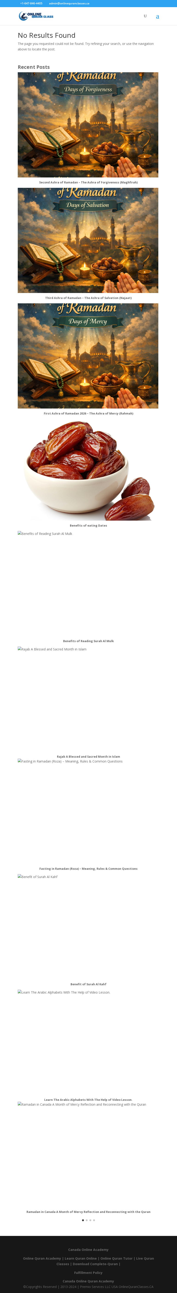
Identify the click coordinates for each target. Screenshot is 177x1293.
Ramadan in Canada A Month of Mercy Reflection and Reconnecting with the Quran (88, 1212)
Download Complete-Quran (95, 1264)
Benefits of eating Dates (88, 525)
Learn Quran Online (81, 1258)
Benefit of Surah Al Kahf (88, 984)
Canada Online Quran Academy (88, 1281)
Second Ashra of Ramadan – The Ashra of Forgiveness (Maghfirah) (88, 182)
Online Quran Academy (42, 1258)
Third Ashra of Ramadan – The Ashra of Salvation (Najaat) (88, 298)
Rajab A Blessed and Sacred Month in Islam (88, 756)
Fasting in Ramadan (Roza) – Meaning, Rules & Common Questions (88, 868)
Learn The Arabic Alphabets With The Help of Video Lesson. (88, 1100)
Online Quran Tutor (116, 1258)
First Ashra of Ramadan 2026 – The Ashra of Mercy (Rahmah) (88, 413)
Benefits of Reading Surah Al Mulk (88, 641)
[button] (83, 1220)
